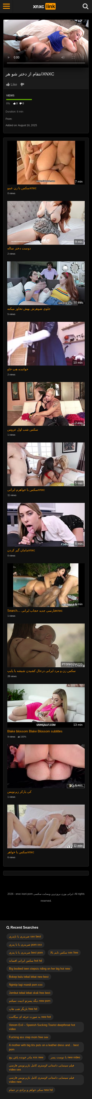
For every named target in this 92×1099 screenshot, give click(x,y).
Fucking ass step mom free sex (28, 1037)
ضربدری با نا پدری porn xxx (25, 944)
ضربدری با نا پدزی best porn (26, 952)
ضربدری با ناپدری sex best (25, 936)
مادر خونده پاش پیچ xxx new (26, 1057)
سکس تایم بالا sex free (64, 952)
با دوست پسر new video (65, 1057)
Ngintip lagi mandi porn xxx (26, 984)
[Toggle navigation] (6, 6)
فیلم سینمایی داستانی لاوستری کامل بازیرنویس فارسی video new (41, 1080)
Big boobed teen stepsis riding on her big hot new (39, 968)
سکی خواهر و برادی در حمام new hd (31, 1090)
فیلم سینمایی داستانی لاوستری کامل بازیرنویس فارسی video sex (41, 1067)
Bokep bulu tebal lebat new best (29, 976)
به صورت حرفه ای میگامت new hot (30, 1016)
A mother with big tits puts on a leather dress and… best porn (44, 1047)
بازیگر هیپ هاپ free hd (23, 1009)
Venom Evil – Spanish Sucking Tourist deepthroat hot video (42, 1027)
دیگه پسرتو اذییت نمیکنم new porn (29, 1000)
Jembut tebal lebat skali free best (29, 992)
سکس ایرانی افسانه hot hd (25, 960)
